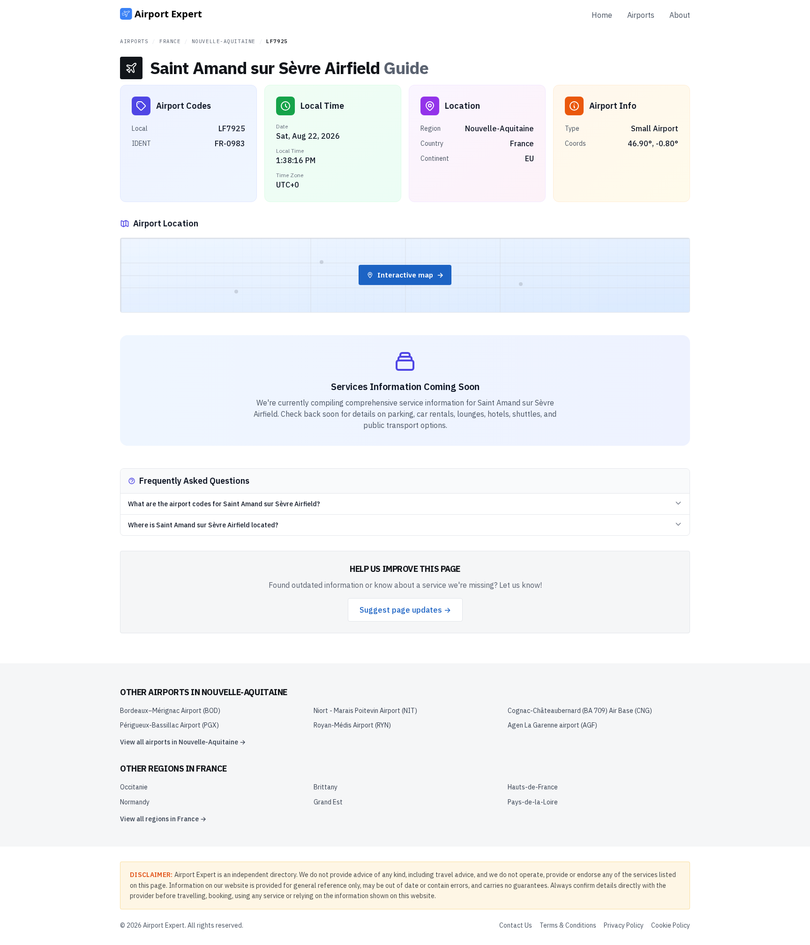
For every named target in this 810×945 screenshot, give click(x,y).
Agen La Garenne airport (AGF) (552, 725)
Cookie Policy (670, 925)
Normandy (135, 802)
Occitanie (134, 787)
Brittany (326, 787)
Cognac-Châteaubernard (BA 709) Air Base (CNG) (580, 710)
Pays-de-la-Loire (533, 802)
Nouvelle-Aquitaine (223, 41)
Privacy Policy (624, 925)
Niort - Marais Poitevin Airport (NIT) (365, 710)
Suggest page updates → (405, 610)
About (679, 15)
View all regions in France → (163, 819)
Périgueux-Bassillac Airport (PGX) (169, 725)
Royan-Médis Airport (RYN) (352, 725)
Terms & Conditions (568, 925)
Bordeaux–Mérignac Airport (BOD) (170, 710)
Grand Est (328, 802)
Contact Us (515, 925)
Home (602, 15)
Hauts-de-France (533, 787)
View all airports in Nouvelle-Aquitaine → (183, 742)
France (169, 41)
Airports (640, 15)
